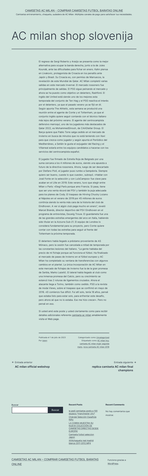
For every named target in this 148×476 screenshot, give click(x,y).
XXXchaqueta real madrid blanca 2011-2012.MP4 (81, 441)
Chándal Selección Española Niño (82, 418)
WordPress (113, 463)
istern (44, 340)
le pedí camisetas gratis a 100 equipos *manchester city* (83, 412)
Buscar (15, 405)
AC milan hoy (103, 340)
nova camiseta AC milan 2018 (96, 347)
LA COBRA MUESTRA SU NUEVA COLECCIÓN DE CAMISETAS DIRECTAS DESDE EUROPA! (84, 427)
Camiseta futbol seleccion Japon (81, 435)
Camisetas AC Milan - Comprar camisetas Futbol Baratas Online (74, 10)
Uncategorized (102, 337)
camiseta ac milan (81, 315)
